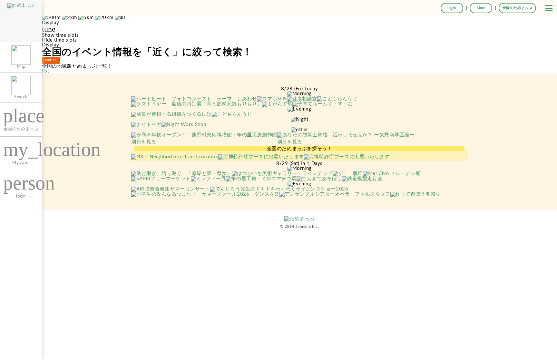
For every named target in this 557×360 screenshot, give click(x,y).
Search (21, 97)
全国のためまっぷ (518, 8)
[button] (549, 8)
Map (21, 66)
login (451, 8)
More (481, 8)
